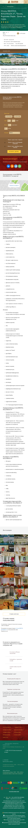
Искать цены (14, 151)
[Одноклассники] (12, 166)
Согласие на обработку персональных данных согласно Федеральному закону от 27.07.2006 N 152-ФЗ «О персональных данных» (14, 817)
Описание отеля (6, 51)
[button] (9, 121)
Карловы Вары (10, 6)
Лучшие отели (6, 732)
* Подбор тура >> (18, 727)
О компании (17, 734)
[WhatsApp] (19, 166)
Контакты (5, 737)
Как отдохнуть (7, 727)
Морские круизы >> (19, 729)
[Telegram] (16, 166)
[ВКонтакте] (8, 166)
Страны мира (17, 732)
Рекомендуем (6, 734)
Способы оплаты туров (14, 791)
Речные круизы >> (7, 729)
